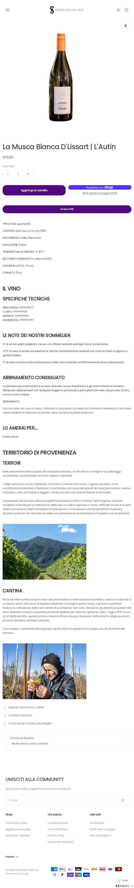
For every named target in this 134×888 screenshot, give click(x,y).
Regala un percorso (18, 829)
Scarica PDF (67, 209)
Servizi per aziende (17, 835)
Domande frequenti (60, 842)
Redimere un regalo (102, 829)
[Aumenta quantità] (28, 174)
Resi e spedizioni (100, 835)
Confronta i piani (16, 823)
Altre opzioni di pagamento (99, 193)
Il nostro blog (56, 835)
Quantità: (8, 166)
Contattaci (97, 823)
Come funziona (57, 829)
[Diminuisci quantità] (8, 174)
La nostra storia (58, 823)
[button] (125, 886)
